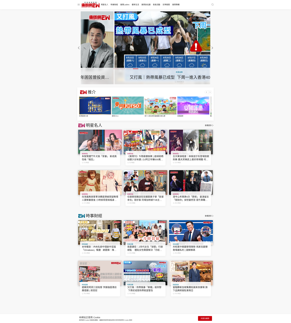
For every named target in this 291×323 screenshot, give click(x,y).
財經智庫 (176, 284)
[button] (212, 48)
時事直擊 (85, 244)
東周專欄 (175, 5)
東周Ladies (124, 5)
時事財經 (114, 5)
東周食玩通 (146, 5)
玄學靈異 (166, 5)
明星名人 (104, 5)
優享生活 (135, 5)
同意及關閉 (205, 318)
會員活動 (156, 5)
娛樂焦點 (85, 154)
